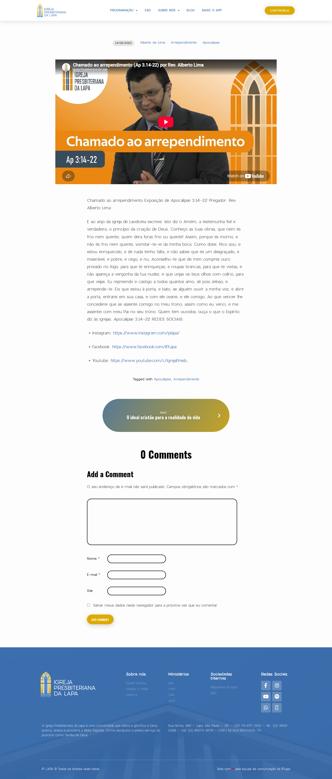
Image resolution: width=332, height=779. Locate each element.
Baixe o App (212, 10)
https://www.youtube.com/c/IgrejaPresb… (150, 360)
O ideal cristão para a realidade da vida (163, 417)
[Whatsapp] (266, 707)
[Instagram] (277, 685)
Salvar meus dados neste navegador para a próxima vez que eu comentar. (155, 605)
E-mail (93, 574)
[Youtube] (266, 696)
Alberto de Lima (152, 42)
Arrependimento (184, 42)
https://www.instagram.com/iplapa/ (146, 333)
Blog (191, 10)
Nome (93, 558)
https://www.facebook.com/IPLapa (144, 346)
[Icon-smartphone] (277, 707)
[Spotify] (277, 696)
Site (90, 590)
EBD (148, 10)
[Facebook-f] (266, 685)
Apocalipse (211, 42)
